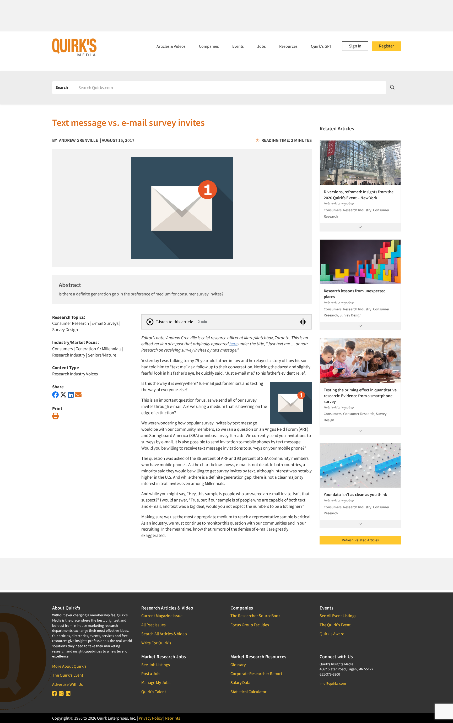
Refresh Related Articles (360, 540)
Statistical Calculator (248, 691)
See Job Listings (155, 664)
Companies (209, 46)
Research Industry (68, 355)
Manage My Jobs (155, 682)
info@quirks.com (333, 683)
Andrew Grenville (78, 140)
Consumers (62, 349)
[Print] (55, 416)
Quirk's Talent (153, 691)
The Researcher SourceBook (255, 615)
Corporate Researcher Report (256, 673)
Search (62, 87)
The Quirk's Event (67, 675)
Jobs (261, 46)
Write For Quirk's (156, 642)
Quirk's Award (332, 633)
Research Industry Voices (75, 374)
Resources (288, 46)
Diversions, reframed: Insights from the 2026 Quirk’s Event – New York (358, 194)
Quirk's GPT (321, 46)
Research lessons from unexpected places (355, 293)
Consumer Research (70, 323)
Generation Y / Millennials (98, 349)
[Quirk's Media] (74, 47)
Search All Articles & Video (164, 633)
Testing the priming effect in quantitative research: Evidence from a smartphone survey (360, 395)
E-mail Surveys (104, 323)
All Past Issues (153, 624)
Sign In (355, 46)
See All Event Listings (338, 615)
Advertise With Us (67, 684)
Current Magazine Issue (161, 615)
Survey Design (65, 329)
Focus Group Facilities (249, 624)
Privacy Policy (151, 718)
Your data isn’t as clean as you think (355, 494)
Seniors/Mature (102, 355)
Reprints (172, 718)
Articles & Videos (171, 46)
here (233, 344)
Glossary (238, 664)
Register (386, 46)
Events (238, 46)
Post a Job (150, 673)
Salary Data (240, 682)
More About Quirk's (69, 666)
